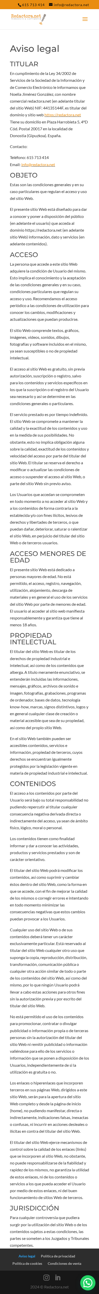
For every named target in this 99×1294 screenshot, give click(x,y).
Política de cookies (27, 1263)
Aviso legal (27, 1256)
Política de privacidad (58, 1256)
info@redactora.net (38, 164)
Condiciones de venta (64, 1263)
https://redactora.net (62, 114)
